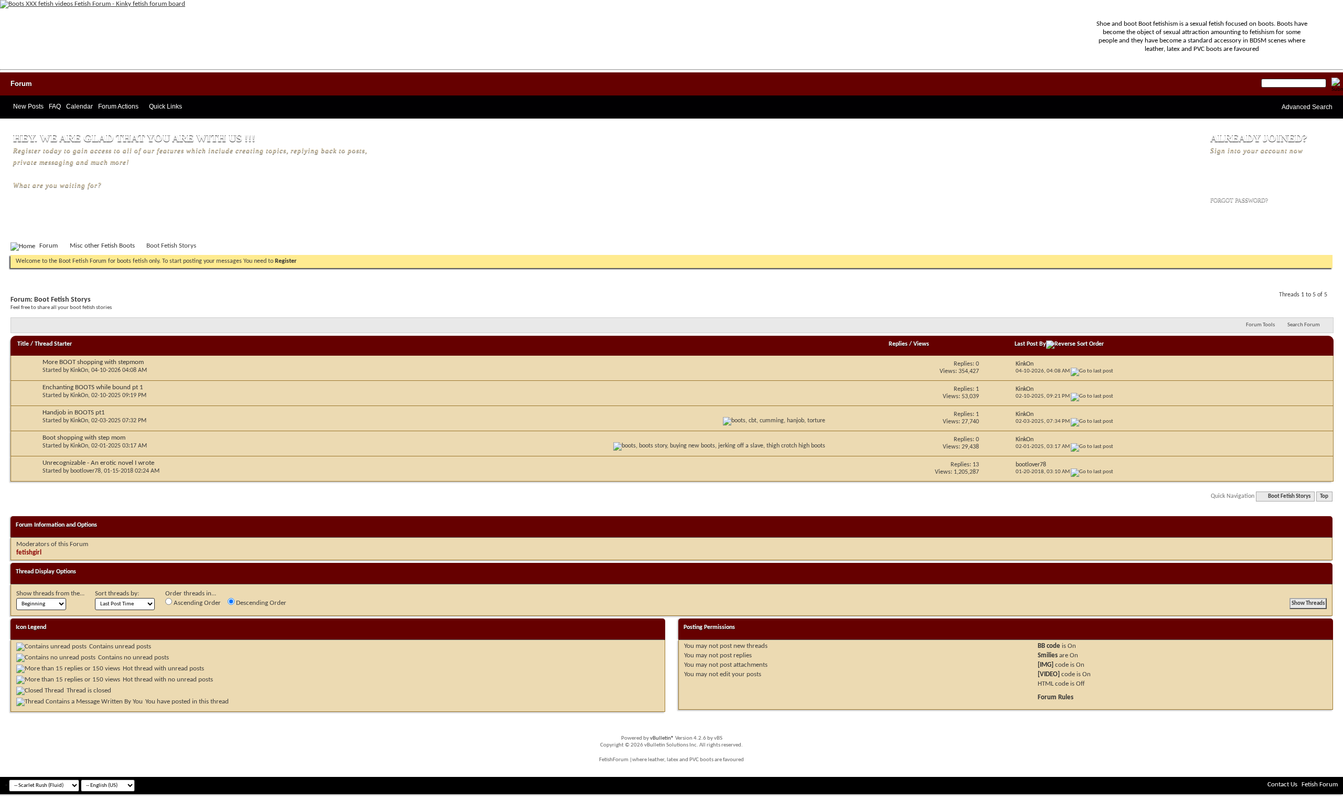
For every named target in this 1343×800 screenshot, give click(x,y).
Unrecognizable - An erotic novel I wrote (98, 463)
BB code (1049, 646)
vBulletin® (662, 738)
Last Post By (1030, 344)
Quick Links (165, 106)
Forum (21, 84)
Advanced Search (1307, 107)
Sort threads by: (117, 593)
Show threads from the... (50, 593)
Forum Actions (118, 106)
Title (23, 344)
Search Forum (1303, 325)
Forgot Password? (1239, 200)
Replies (898, 344)
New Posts (28, 106)
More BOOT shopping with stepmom (93, 362)
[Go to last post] (1092, 371)
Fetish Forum (1320, 784)
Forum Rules (1055, 697)
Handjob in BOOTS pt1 (73, 412)
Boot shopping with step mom (83, 437)
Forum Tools (1260, 325)
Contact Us (1282, 784)
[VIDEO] (1049, 674)
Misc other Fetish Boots (102, 245)
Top (1324, 496)
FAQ (55, 106)
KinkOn (79, 370)
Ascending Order (196, 603)
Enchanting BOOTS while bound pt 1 (92, 387)
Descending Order (260, 603)
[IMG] (1045, 665)
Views (921, 344)
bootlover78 (85, 471)
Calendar (79, 106)
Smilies (1048, 655)
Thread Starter (53, 344)
